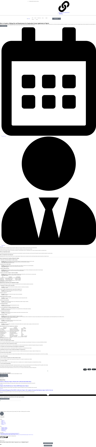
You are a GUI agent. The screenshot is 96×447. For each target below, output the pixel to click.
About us (33, 19)
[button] (62, 16)
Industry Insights (1, 246)
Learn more (1, 384)
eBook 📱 (94, 369)
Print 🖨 (85, 369)
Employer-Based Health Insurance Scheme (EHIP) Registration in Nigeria (14, 385)
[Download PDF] (48, 371)
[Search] (67, 19)
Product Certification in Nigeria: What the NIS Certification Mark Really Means (15, 381)
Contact (37, 19)
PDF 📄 (89, 369)
